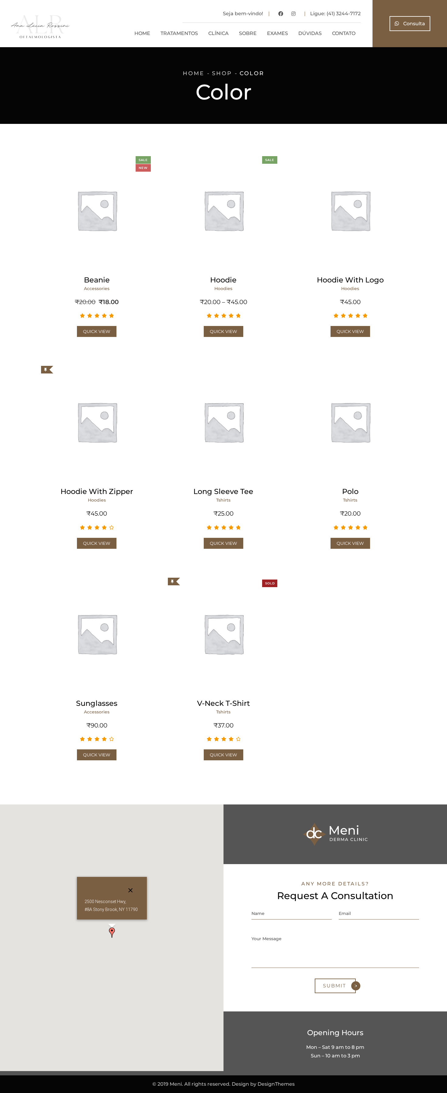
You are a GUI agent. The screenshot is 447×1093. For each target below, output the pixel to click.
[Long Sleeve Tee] (223, 422)
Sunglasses (96, 703)
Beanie (97, 279)
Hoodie (223, 279)
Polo (350, 491)
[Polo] (350, 422)
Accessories (96, 288)
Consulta (413, 23)
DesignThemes (276, 1084)
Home (193, 73)
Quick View (96, 331)
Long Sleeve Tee (223, 491)
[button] (112, 932)
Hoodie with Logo (350, 279)
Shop (222, 73)
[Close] (130, 890)
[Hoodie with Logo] (350, 210)
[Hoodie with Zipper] (97, 422)
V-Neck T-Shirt (223, 703)
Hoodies (223, 288)
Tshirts (223, 500)
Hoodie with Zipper (97, 491)
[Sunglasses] (97, 633)
